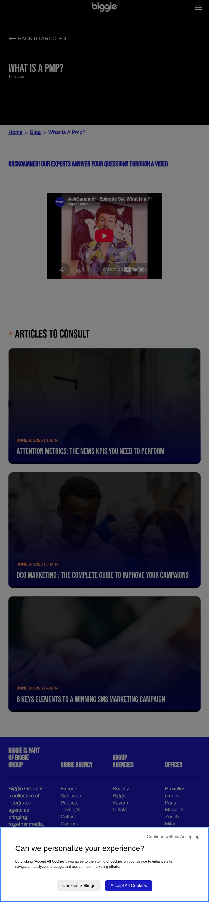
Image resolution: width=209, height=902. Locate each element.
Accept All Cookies (128, 885)
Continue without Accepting (173, 836)
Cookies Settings (78, 885)
